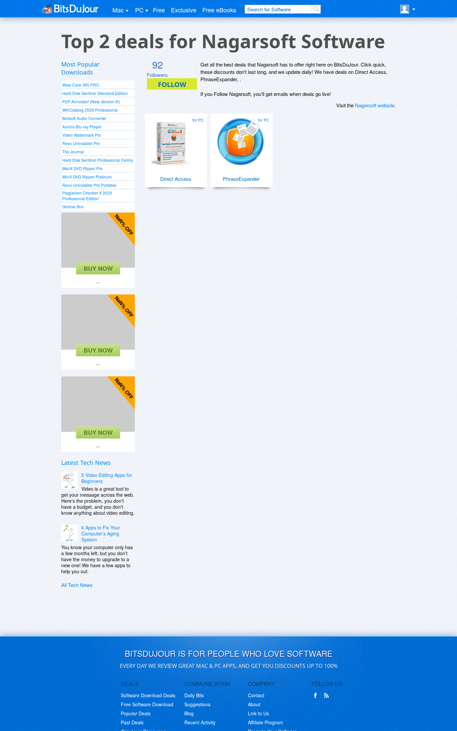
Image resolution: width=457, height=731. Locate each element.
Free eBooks (219, 9)
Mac (118, 9)
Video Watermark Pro (81, 135)
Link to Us (258, 713)
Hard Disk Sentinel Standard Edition (95, 93)
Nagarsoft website (374, 105)
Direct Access (175, 178)
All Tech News (77, 584)
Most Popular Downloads (80, 68)
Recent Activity (199, 722)
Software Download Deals (148, 695)
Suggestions (197, 704)
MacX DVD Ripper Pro (82, 168)
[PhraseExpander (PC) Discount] (240, 139)
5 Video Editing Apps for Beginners (106, 478)
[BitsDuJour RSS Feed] (327, 695)
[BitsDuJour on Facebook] (316, 695)
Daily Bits (194, 695)
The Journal (73, 151)
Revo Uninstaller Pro (81, 143)
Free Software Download (147, 704)
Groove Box (73, 206)
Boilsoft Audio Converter (84, 118)
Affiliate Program (265, 722)
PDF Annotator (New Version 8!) (91, 101)
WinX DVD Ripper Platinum (87, 176)
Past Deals (132, 722)
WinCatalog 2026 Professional (90, 110)
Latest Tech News (86, 463)
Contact (256, 695)
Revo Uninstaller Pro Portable (89, 185)
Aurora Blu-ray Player (81, 126)
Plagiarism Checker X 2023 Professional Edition (87, 195)
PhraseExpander (241, 178)
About (254, 704)
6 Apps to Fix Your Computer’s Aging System (100, 533)
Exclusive (183, 9)
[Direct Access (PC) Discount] (175, 139)
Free (159, 9)
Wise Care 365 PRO (80, 85)
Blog (189, 713)
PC (139, 9)
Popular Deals (136, 713)
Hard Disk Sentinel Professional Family (97, 160)
